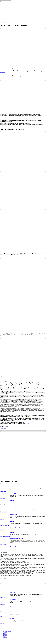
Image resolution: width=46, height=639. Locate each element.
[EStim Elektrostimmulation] (5, 536)
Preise (4, 636)
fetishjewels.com (8, 22)
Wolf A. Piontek (3, 428)
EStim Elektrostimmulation (16, 538)
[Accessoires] (3, 504)
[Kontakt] (2, 623)
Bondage (12, 500)
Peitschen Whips (14, 546)
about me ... (12, 618)
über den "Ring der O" (15, 527)
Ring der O (12, 486)
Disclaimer (5, 635)
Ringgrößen (5, 632)
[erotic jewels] (3, 491)
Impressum (5, 634)
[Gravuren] (2, 604)
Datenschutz (5, 637)
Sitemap (4, 633)
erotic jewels (13, 493)
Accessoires (12, 506)
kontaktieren (2, 72)
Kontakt (12, 625)
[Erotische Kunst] (3, 511)
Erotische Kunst (13, 514)
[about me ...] (3, 616)
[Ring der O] (2, 483)
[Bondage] (2, 498)
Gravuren (12, 606)
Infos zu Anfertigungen (7, 631)
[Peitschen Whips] (3, 544)
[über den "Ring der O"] (5, 525)
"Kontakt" (28, 423)
